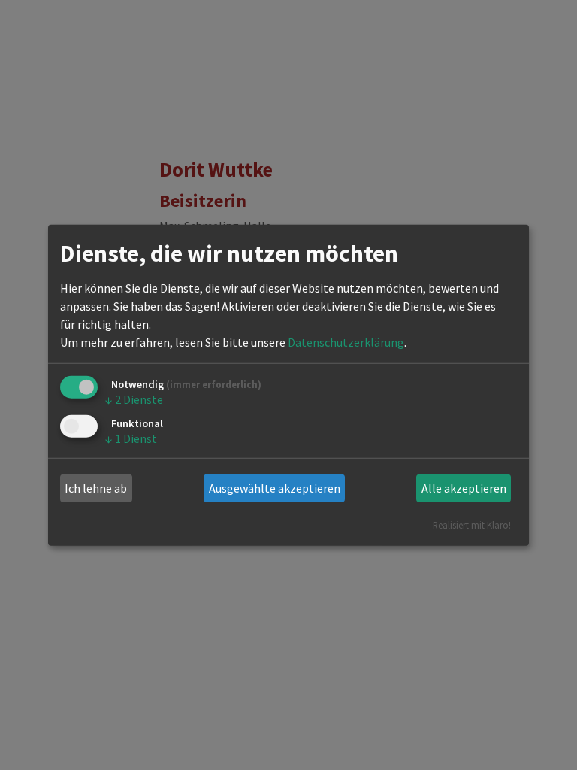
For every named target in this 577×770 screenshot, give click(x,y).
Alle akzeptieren (463, 488)
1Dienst (131, 438)
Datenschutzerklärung (346, 342)
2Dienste (134, 399)
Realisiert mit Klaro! (472, 524)
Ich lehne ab (96, 488)
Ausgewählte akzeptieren (274, 488)
